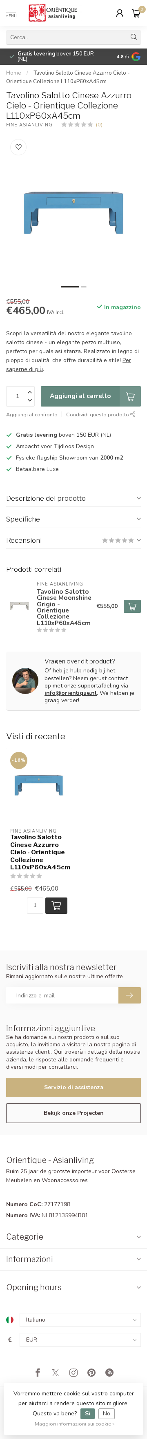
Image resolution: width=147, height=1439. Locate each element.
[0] (136, 13)
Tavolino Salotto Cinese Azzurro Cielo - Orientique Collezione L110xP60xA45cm (38, 852)
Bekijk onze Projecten (74, 1113)
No (106, 1413)
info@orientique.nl (71, 693)
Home (13, 73)
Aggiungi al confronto (32, 414)
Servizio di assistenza (73, 1087)
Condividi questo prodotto (98, 414)
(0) (99, 124)
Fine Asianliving (29, 125)
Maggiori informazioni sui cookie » (75, 1423)
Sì (87, 1413)
